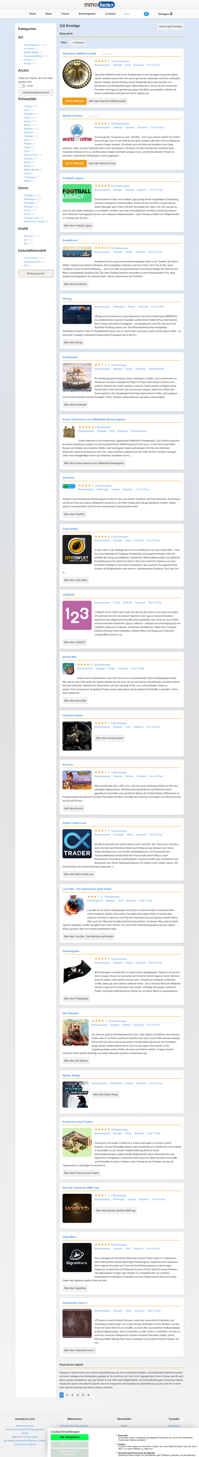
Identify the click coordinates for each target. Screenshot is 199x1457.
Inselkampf (69, 357)
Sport (26, 140)
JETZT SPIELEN (75, 101)
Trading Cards (31, 218)
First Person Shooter (34, 221)
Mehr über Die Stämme (76, 1061)
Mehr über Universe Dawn (109, 738)
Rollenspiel (30, 199)
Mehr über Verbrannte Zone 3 (79, 1350)
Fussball (28, 136)
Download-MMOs (33, 56)
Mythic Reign (71, 1075)
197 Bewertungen (120, 61)
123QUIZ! (68, 594)
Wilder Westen (31, 169)
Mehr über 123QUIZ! (74, 642)
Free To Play (30, 258)
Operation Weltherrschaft (79, 53)
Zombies (28, 158)
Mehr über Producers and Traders (81, 1173)
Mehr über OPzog (73, 342)
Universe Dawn (72, 715)
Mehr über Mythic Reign (105, 1094)
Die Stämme (70, 1013)
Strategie (28, 195)
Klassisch (29, 236)
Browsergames (87, 14)
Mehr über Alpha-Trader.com (78, 874)
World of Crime (72, 115)
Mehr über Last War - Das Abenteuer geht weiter (88, 936)
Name (124, 1426)
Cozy (26, 151)
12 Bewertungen (102, 664)
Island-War (69, 656)
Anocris (67, 764)
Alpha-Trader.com (74, 823)
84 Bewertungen (119, 248)
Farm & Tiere (30, 155)
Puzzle (27, 210)
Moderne (28, 132)
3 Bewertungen (119, 959)
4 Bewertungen (119, 831)
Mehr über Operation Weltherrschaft (107, 101)
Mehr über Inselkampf (75, 404)
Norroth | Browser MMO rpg (80, 1187)
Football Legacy (73, 178)
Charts (65, 14)
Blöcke (27, 181)
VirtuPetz (68, 477)
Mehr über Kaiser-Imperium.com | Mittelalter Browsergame (94, 463)
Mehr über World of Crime (102, 163)
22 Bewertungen (103, 486)
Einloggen (164, 14)
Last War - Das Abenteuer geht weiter (87, 888)
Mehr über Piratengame (76, 998)
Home (32, 14)
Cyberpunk (29, 177)
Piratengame (70, 951)
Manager (28, 206)
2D (25, 240)
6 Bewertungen (119, 365)
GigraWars (69, 1236)
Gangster (28, 114)
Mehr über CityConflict (75, 580)
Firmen (27, 60)
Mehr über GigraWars (75, 1288)
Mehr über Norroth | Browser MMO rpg (115, 1210)
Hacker (27, 173)
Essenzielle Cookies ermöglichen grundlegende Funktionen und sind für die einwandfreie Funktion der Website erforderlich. (155, 1437)
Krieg (26, 117)
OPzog (67, 298)
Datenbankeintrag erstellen (75, 1426)
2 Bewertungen (119, 772)
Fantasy (28, 106)
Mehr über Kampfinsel (75, 284)
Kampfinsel (70, 240)
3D (25, 243)
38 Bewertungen (119, 1129)
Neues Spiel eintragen (170, 26)
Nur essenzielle (69, 1444)
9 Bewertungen (119, 1245)
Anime (27, 121)
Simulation (29, 203)
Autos (27, 147)
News (49, 14)
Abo (26, 265)
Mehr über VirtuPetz (74, 514)
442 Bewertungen (120, 186)
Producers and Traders (77, 1121)
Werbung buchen (36, 273)
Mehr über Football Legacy (78, 225)
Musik (27, 162)
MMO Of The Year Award (25, 1437)
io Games (110, 14)
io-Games (29, 48)
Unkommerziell (31, 262)
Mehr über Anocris (73, 808)
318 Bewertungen (120, 123)
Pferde (27, 166)
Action (27, 214)
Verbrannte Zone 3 (74, 1302)
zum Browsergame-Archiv (35, 92)
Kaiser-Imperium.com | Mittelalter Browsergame (94, 419)
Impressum (174, 1426)
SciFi (26, 110)
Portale (27, 63)
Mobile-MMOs (31, 52)
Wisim (27, 125)
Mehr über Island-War (75, 700)
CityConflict (70, 528)
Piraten (27, 143)
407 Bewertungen (117, 1021)
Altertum (28, 129)
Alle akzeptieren (70, 1437)
